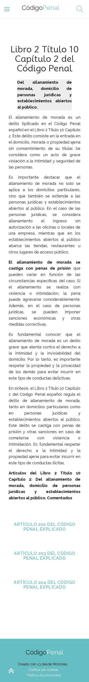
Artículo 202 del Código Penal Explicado (44, 527)
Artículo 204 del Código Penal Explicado (44, 584)
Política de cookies (44, 670)
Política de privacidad (44, 675)
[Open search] (78, 9)
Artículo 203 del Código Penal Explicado (44, 555)
